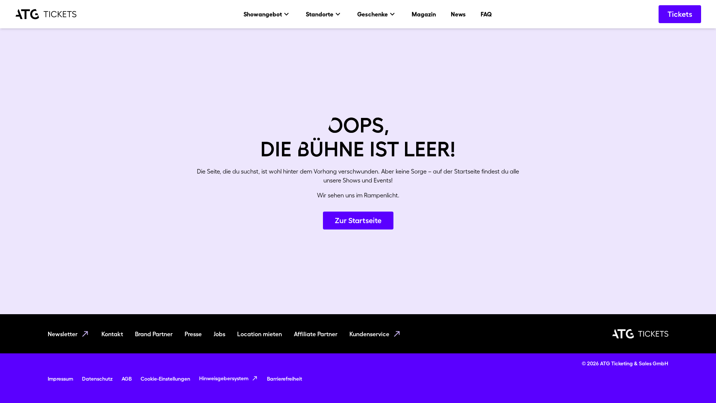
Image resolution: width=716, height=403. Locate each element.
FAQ (486, 14)
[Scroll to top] (696, 383)
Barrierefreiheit (284, 379)
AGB (127, 379)
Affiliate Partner (315, 334)
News (458, 14)
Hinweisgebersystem (223, 378)
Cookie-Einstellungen (165, 379)
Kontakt (112, 334)
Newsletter (63, 334)
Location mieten (259, 334)
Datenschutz (97, 379)
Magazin (424, 14)
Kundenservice (369, 334)
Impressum (60, 379)
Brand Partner (154, 334)
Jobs (219, 334)
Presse (193, 334)
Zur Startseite (358, 220)
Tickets (680, 14)
